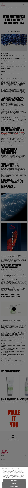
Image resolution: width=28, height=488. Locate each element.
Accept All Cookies (14, 486)
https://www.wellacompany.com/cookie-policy (15, 477)
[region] (14, 477)
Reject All (14, 483)
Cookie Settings (14, 480)
